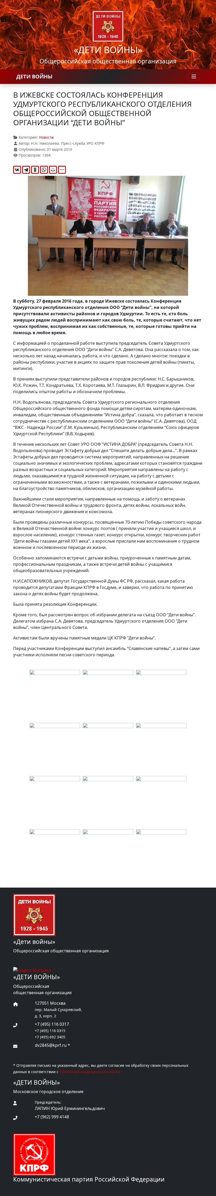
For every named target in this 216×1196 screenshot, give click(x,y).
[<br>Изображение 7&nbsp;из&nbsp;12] (54, 801)
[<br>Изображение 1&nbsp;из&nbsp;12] (54, 695)
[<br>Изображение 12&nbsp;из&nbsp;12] (161, 854)
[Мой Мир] (53, 170)
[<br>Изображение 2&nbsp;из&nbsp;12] (108, 695)
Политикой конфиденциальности (90, 1071)
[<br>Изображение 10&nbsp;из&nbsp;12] (54, 854)
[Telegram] (26, 170)
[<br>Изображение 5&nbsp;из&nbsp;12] (108, 748)
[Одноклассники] (35, 170)
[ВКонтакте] (17, 170)
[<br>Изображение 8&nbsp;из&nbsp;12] (108, 801)
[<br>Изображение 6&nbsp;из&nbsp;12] (161, 748)
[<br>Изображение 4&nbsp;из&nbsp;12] (54, 748)
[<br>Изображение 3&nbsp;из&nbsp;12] (161, 695)
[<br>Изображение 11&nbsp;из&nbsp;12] (108, 854)
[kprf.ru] (34, 1154)
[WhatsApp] (44, 170)
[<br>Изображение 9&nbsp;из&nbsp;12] (161, 801)
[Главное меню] (194, 77)
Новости (46, 137)
